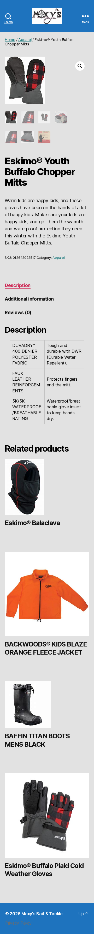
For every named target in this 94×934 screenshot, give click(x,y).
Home (10, 39)
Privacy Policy (18, 923)
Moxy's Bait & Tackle (42, 913)
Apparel (24, 39)
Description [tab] (18, 285)
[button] (80, 66)
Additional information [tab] (29, 299)
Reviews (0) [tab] (18, 312)
